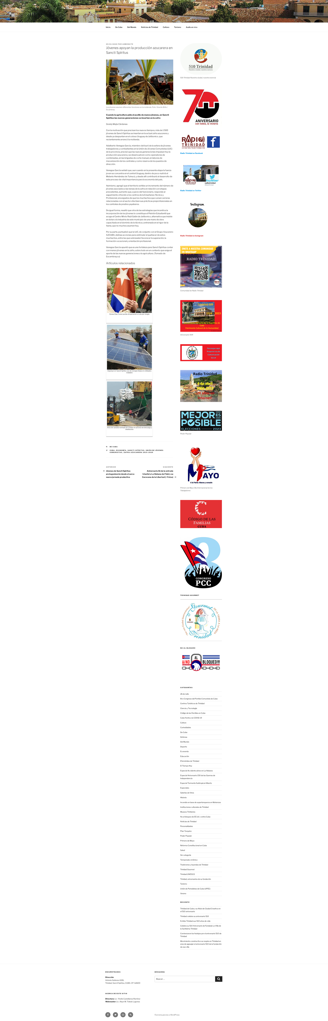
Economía (121, 450)
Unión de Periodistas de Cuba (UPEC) (195, 889)
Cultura (166, 27)
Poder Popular (186, 836)
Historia (183, 797)
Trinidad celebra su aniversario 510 (194, 916)
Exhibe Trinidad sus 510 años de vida (195, 921)
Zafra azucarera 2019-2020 (138, 452)
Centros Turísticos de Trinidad (192, 703)
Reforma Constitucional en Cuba (193, 845)
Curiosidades (185, 727)
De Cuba (118, 27)
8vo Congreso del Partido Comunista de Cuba (199, 699)
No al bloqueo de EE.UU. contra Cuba (195, 817)
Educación (184, 756)
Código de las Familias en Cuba (192, 713)
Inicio (108, 27)
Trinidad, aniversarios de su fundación (195, 879)
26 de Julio (184, 694)
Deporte (183, 747)
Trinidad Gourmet (187, 869)
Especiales (184, 788)
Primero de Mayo (187, 841)
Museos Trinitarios (187, 812)
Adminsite (127, 44)
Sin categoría (185, 855)
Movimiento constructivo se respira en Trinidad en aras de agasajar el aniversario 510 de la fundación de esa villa (201, 944)
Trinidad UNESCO (187, 874)
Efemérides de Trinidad (189, 761)
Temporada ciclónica (188, 860)
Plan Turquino (186, 831)
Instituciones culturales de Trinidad (194, 807)
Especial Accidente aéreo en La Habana (196, 771)
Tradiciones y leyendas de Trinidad (194, 865)
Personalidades (186, 826)
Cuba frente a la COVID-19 (191, 718)
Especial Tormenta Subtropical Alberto (196, 783)
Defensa (183, 737)
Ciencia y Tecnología (188, 708)
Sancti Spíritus (136, 450)
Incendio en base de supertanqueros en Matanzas (200, 802)
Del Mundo (131, 27)
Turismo (177, 27)
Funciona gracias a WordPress (167, 1015)
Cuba (112, 450)
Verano (183, 893)
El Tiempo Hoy (186, 766)
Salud (182, 850)
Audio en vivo (191, 27)
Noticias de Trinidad (149, 27)
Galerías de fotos (187, 793)
